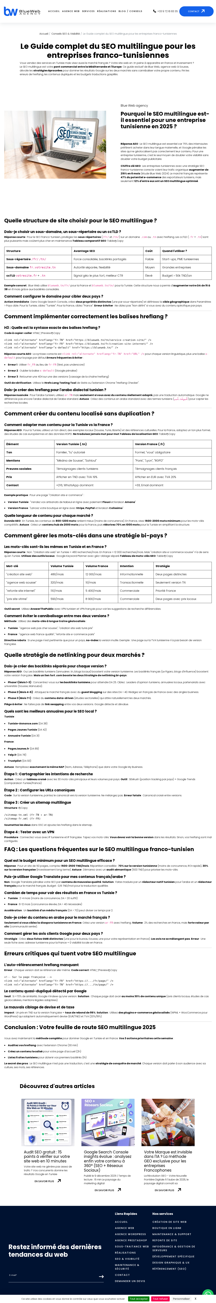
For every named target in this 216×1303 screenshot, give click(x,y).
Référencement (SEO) (169, 1269)
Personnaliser (181, 1299)
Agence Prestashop (131, 1240)
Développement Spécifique (173, 1256)
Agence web (71, 11)
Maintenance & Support (171, 1234)
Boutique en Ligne (167, 1228)
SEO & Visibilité (127, 1259)
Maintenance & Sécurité (127, 1267)
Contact (122, 1275)
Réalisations (106, 11)
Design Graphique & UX (171, 1262)
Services (88, 11)
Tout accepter (139, 1299)
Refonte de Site (164, 1240)
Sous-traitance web (132, 1246)
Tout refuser (160, 1299)
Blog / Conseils (130, 11)
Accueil (54, 11)
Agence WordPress (130, 1234)
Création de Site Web (169, 1222)
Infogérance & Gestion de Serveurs (173, 1248)
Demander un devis (130, 1281)
